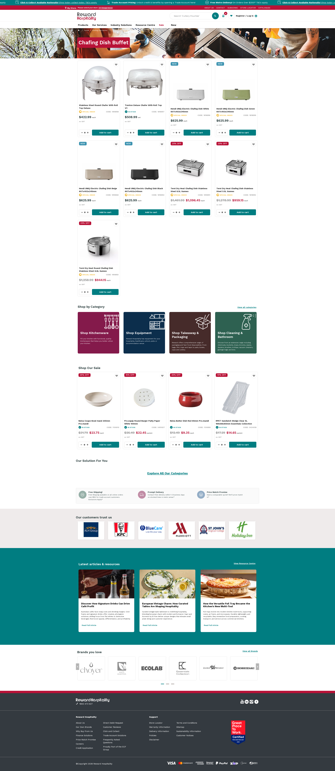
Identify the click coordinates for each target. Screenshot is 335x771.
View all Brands (250, 651)
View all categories (246, 307)
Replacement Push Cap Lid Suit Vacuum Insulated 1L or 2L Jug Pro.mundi (235, 422)
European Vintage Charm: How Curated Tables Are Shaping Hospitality (165, 605)
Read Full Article (89, 625)
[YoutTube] (242, 702)
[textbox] (193, 15)
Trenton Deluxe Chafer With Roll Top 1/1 (143, 106)
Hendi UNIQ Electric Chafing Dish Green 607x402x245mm (235, 110)
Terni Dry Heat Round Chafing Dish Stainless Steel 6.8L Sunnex (96, 269)
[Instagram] (251, 702)
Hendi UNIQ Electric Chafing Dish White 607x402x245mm (190, 110)
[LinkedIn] (247, 702)
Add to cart (105, 132)
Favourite (116, 66)
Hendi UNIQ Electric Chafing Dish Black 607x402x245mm (144, 190)
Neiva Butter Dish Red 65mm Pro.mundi (97, 421)
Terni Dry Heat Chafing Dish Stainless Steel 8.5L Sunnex (189, 190)
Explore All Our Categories (167, 473)
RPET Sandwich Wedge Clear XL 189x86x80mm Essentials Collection (142, 422)
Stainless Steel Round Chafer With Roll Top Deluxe (98, 106)
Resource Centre (145, 25)
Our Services (99, 25)
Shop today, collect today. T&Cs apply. (274, 2)
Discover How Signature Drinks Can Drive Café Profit (105, 605)
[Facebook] (256, 702)
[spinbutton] (84, 444)
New (173, 25)
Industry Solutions (121, 25)
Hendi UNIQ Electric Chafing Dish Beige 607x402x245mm (98, 190)
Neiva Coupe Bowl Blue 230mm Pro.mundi (185, 422)
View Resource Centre (244, 563)
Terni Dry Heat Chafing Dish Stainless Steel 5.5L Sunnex (234, 190)
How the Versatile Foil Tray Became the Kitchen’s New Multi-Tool (226, 605)
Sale (161, 25)
